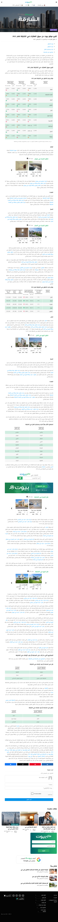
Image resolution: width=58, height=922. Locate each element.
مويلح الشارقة (13, 150)
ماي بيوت (30, 756)
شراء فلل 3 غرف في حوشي (30, 598)
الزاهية (46, 688)
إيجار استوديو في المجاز (43, 217)
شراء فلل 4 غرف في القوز (24, 650)
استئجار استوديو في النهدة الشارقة (18, 198)
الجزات (46, 527)
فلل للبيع (44, 897)
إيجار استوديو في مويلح (41, 181)
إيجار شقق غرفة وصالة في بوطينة (17, 270)
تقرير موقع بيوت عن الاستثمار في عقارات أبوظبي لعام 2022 (30, 753)
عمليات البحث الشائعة (43, 910)
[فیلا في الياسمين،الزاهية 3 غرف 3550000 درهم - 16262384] (22, 582)
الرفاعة (43, 467)
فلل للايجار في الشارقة (41, 497)
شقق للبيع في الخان (42, 335)
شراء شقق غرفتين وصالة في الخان (39, 327)
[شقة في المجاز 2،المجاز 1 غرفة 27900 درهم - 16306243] (22, 236)
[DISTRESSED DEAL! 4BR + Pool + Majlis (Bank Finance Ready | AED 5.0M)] (35, 582)
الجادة (17, 726)
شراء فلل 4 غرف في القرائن (16, 642)
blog (28, 2)
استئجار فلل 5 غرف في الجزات (20, 532)
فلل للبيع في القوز (43, 648)
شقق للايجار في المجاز (41, 225)
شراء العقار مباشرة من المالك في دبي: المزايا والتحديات (48, 828)
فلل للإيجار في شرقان (29, 539)
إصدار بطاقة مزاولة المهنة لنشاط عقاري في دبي (12, 828)
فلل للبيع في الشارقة (41, 571)
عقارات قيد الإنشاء (42, 905)
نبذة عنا (55, 895)
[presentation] (46, 170)
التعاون (42, 268)
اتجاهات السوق (53, 30)
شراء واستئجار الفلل (48, 49)
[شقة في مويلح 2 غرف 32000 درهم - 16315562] (22, 169)
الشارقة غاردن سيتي (10, 700)
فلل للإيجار (44, 902)
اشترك (19, 478)
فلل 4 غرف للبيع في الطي (32, 624)
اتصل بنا (55, 897)
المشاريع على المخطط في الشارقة (37, 659)
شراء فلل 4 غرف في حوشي (41, 600)
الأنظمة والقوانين (14, 824)
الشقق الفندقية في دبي (31, 827)
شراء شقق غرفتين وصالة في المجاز (22, 373)
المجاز (48, 215)
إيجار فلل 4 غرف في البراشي (24, 520)
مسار (52, 692)
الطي (52, 467)
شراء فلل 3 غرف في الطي (19, 622)
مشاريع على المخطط (48, 52)
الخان (46, 321)
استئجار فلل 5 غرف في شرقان (43, 543)
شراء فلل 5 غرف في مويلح (18, 612)
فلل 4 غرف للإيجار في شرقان (12, 539)
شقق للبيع (44, 895)
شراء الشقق (50, 47)
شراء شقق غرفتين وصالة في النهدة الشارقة (20, 395)
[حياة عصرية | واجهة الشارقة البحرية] (22, 346)
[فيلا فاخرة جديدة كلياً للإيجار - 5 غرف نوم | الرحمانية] (22, 507)
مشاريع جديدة (43, 907)
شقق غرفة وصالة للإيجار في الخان (29, 262)
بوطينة (36, 270)
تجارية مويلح (50, 278)
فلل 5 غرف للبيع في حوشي (36, 602)
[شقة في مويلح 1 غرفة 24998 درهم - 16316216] (35, 169)
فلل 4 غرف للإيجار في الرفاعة (37, 558)
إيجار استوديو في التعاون (26, 268)
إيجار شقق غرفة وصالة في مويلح (37, 183)
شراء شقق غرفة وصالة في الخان (32, 325)
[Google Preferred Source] (29, 860)
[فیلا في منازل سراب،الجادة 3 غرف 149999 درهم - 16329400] (35, 507)
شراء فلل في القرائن (32, 640)
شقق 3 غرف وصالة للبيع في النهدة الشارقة (24, 397)
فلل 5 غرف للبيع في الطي (38, 626)
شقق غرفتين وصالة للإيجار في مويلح (32, 185)
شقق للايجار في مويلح (41, 159)
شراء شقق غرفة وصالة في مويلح (22, 407)
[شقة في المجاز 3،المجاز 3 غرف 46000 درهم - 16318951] (35, 236)
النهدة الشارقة (46, 198)
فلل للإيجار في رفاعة (38, 560)
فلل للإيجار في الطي (36, 553)
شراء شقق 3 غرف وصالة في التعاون (30, 409)
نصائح (36, 824)
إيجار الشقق (50, 44)
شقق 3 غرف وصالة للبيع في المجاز (28, 375)
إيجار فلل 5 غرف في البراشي (25, 522)
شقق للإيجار (43, 900)
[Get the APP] (29, 488)
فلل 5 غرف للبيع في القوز (33, 652)
